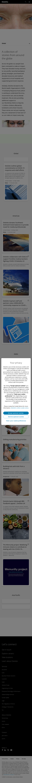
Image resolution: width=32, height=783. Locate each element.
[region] (16, 391)
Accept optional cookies (16, 413)
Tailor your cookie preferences (16, 421)
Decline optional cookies (16, 417)
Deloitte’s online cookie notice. (20, 408)
